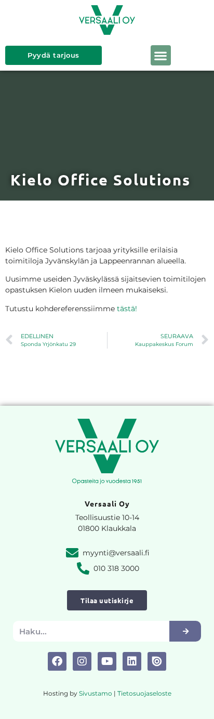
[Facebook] (57, 661)
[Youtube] (107, 661)
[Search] (185, 631)
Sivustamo (95, 693)
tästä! (127, 308)
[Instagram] (82, 661)
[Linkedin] (132, 661)
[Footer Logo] (157, 661)
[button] (161, 55)
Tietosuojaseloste (144, 693)
